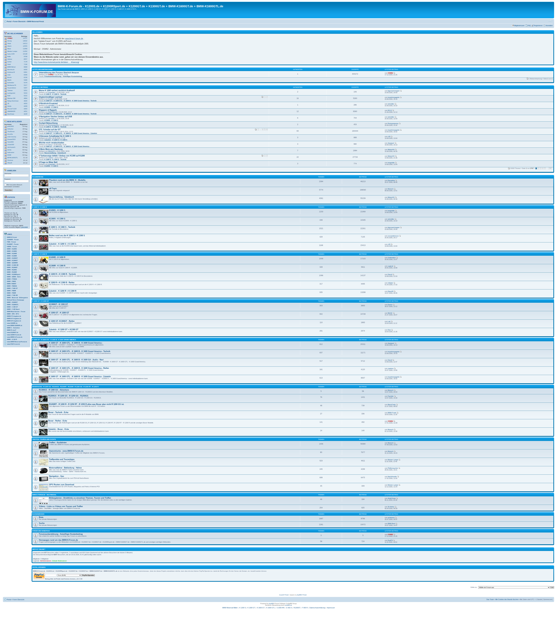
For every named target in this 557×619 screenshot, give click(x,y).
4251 (25, 111)
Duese (390, 305)
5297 (25, 88)
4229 (25, 114)
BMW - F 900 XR (12, 295)
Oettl (9, 64)
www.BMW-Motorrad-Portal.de (17, 342)
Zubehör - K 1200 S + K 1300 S (55, 140)
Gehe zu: (474, 587)
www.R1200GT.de (12, 332)
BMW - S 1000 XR (12, 265)
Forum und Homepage (41, 531)
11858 (25, 48)
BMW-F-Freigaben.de (14, 316)
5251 (25, 90)
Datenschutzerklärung (317, 608)
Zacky (9, 150)
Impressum (331, 608)
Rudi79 (390, 540)
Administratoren (45, 561)
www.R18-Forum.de (13, 344)
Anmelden (549, 25)
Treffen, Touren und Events (44, 439)
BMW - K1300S (12, 251)
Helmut (9, 59)
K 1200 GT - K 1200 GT (59, 313)
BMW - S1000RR (12, 263)
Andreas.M (11, 72)
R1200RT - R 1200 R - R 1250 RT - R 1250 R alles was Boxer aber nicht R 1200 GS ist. (86, 404)
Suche (42, 523)
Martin (9, 80)
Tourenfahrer (11, 88)
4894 (25, 98)
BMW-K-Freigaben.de (14, 318)
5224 (25, 93)
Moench (390, 189)
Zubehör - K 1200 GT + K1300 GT (63, 329)
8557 (25, 59)
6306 (25, 75)
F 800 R (305, 608)
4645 (25, 101)
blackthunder (392, 476)
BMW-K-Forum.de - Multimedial (44, 495)
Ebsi (389, 330)
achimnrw (391, 517)
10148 (25, 54)
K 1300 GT (251, 608)
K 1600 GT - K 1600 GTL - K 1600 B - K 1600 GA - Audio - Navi (76, 360)
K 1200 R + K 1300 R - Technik (62, 274)
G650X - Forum (12, 246)
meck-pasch (11, 147)
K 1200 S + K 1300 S (39, 207)
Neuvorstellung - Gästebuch (55, 153)
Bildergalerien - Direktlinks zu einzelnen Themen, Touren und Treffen (80, 498)
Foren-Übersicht (19, 21)
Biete (41, 517)
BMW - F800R (11, 290)
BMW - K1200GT (12, 258)
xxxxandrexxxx (393, 236)
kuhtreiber (10, 82)
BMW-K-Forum (12, 237)
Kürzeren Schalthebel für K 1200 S (55, 136)
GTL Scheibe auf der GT (49, 130)
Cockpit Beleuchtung (48, 123)
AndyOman (392, 498)
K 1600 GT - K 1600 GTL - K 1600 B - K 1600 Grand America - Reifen (79, 368)
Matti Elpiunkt (52, 112)
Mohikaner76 (11, 85)
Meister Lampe (12, 51)
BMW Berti (391, 523)
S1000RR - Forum (13, 239)
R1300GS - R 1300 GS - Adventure (54, 390)
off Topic (53, 188)
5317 (25, 85)
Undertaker (392, 258)
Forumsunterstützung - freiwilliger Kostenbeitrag (63, 76)
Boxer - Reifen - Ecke (57, 421)
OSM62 (9, 38)
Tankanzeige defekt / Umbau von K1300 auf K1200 (62, 156)
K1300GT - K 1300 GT (58, 304)
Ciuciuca (10, 160)
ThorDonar (11, 131)
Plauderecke (37, 177)
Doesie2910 (11, 139)
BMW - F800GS (12, 286)
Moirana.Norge (53, 131)
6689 (25, 67)
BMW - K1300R (12, 256)
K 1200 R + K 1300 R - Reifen (61, 282)
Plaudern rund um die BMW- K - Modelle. (67, 180)
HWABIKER (11, 111)
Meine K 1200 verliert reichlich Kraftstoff (57, 90)
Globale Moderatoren (59, 561)
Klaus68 (390, 291)
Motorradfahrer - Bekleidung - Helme (65, 468)
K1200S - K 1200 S (51, 166)
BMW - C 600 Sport (13, 309)
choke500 (10, 144)
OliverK (9, 163)
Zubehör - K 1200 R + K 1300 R (62, 291)
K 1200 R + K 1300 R (39, 254)
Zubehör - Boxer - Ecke (58, 429)
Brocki (9, 77)
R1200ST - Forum (12, 244)
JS (8, 103)
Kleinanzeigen (38, 514)
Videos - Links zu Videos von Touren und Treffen (61, 506)
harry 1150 (11, 54)
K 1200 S (242, 608)
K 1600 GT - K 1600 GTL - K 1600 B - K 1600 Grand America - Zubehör (70, 133)
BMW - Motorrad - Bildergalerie (17, 297)
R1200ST (297, 608)
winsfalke (51, 105)
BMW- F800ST (11, 283)
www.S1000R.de (12, 323)
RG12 (390, 110)
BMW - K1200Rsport (13, 274)
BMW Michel (11, 67)
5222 (25, 95)
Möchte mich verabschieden (51, 143)
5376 (25, 82)
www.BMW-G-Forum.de (14, 337)
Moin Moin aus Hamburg (51, 149)
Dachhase (10, 114)
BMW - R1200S (12, 270)
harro (50, 145)
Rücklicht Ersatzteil (49, 103)
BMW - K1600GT (12, 302)
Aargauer (391, 143)
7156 (25, 64)
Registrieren (538, 25)
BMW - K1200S (12, 249)
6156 (25, 77)
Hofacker (10, 129)
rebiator (390, 283)
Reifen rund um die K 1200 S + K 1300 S (67, 235)
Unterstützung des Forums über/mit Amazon (59, 73)
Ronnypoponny (53, 125)
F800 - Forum (11, 242)
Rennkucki (10, 69)
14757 (25, 38)
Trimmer (10, 90)
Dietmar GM (11, 98)
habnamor (10, 152)
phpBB (271, 603)
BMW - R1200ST (12, 267)
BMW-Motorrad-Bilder (230, 608)
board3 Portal (284, 595)
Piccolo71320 (12, 109)
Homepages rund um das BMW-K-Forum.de (58, 540)
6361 (25, 72)
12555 (25, 46)
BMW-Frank (392, 413)
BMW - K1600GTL (13, 304)
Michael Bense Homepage (15, 300)
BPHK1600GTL (12, 157)
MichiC (390, 313)
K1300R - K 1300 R (57, 266)
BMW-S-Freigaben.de (14, 321)
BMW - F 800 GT (12, 288)
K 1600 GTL (270, 608)
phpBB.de (288, 605)
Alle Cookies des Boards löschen (506, 599)
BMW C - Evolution (13, 328)
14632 (25, 41)
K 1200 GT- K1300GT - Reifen (62, 321)
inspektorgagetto (393, 97)
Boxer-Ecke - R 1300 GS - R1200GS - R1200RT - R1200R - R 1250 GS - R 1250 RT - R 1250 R (65, 386)
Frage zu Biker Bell (48, 162)
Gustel (50, 99)
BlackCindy (392, 404)
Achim (9, 62)
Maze (9, 48)
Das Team (490, 599)
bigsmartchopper (394, 91)
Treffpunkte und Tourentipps (61, 459)
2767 (550, 168)
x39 (49, 138)
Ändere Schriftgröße (550, 21)
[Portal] (31, 10)
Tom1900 (10, 142)
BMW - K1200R (12, 253)
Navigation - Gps (56, 476)
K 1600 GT (261, 608)
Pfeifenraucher (393, 468)
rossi (8, 75)
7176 (25, 62)
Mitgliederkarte (519, 25)
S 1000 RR (280, 608)
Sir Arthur (391, 507)
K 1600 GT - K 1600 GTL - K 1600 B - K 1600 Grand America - (67, 146)
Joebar (50, 158)
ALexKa (10, 134)
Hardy (9, 106)
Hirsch (9, 46)
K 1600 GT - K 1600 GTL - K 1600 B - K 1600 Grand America (54, 339)
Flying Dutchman (13, 101)
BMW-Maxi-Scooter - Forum (16, 311)
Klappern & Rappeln (48, 110)
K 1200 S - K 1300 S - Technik (55, 94)
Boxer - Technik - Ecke (58, 412)
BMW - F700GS (12, 279)
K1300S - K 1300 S (51, 107)
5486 (25, 80)
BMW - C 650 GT (12, 307)
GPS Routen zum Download (61, 485)
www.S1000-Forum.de (14, 335)
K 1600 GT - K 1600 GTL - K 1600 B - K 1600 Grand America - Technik (70, 101)
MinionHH (51, 151)
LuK (389, 321)
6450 (25, 69)
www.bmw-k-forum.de (74, 38)
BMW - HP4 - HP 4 (13, 314)
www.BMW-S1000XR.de (14, 325)
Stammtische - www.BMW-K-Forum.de (66, 451)
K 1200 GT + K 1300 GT (40, 301)
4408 (25, 106)
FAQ (529, 25)
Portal (9, 21)
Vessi (9, 43)
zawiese (391, 368)
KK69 (9, 155)
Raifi (8, 95)
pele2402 (10, 126)
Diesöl (390, 274)
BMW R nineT (11, 330)
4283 (25, 109)
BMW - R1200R (12, 272)
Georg (9, 41)
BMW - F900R (11, 293)
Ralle (9, 56)
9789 (25, 56)
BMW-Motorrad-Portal (35, 21)
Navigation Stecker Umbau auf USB (56, 116)
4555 (25, 103)
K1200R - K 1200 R (57, 257)
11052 (25, 51)
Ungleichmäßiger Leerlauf (50, 97)
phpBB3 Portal (301, 595)
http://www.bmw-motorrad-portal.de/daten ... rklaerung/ (56, 62)
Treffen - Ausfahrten (58, 442)
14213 (25, 43)
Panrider (391, 396)
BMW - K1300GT (12, 260)
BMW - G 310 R (12, 339)
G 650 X (289, 608)
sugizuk (390, 266)
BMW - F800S (11, 281)
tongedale (51, 92)
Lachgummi (11, 93)
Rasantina (391, 180)
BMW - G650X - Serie (14, 277)
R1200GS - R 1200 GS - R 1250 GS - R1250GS (68, 396)
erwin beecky (11, 137)
